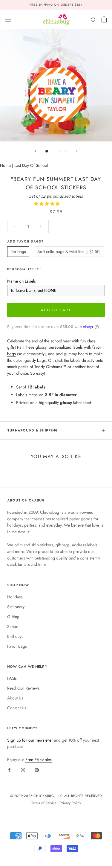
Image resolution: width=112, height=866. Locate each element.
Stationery (15, 607)
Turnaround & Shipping (32, 430)
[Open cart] (104, 19)
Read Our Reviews (23, 688)
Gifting (13, 617)
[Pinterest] (37, 769)
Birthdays (15, 636)
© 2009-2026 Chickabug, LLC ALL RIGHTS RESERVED (56, 795)
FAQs (12, 678)
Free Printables (38, 760)
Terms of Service (43, 802)
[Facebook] (9, 769)
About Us (15, 698)
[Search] (93, 19)
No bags (18, 251)
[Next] (77, 151)
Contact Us (16, 708)
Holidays (15, 597)
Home (5, 165)
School (13, 626)
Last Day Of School (31, 165)
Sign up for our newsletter (30, 740)
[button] (47, 204)
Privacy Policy (70, 802)
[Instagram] (23, 769)
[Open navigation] (8, 19)
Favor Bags (17, 646)
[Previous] (35, 151)
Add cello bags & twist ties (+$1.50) (69, 251)
